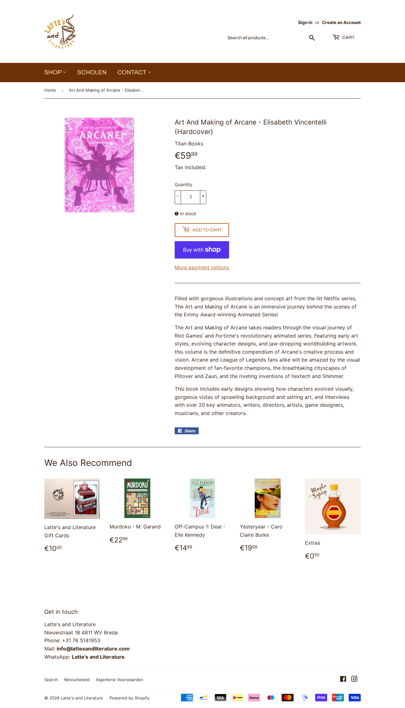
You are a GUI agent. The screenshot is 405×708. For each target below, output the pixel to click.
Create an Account (341, 22)
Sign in (305, 22)
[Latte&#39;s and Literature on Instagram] (354, 679)
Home (50, 90)
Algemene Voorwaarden (119, 679)
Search (51, 679)
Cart (347, 37)
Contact (132, 72)
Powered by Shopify (129, 697)
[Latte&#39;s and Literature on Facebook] (343, 679)
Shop (53, 72)
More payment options (202, 267)
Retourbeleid (77, 679)
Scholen (92, 72)
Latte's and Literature (82, 697)
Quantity (183, 184)
